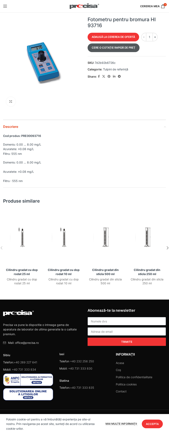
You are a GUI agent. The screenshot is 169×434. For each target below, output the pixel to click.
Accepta (152, 424)
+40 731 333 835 (82, 387)
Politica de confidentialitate (134, 377)
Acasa (120, 363)
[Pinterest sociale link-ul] (109, 76)
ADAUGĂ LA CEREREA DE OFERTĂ (113, 36)
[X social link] (103, 76)
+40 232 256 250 (82, 361)
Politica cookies (126, 384)
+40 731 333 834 (24, 369)
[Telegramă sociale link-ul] (119, 76)
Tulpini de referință (115, 69)
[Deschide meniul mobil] (5, 6)
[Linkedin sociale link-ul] (114, 76)
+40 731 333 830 (80, 368)
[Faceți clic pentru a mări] (10, 101)
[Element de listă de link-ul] (42, 343)
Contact (121, 391)
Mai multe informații (122, 423)
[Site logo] (85, 6)
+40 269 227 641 (25, 362)
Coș (118, 370)
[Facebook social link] (99, 76)
